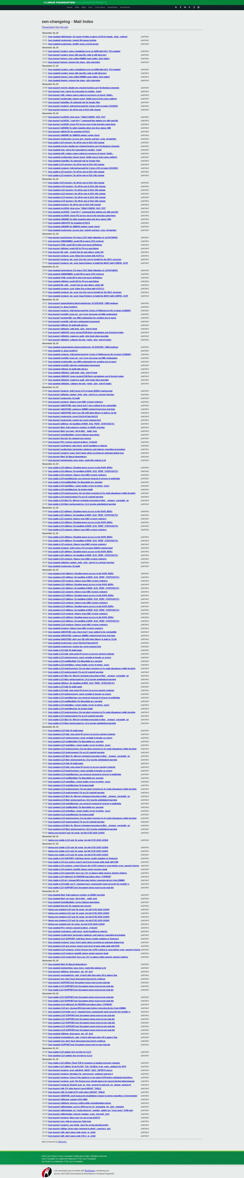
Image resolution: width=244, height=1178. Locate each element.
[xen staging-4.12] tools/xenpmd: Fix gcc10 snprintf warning (76, 752)
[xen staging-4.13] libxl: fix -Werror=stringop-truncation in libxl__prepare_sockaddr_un (89, 796)
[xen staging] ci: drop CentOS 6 (63, 351)
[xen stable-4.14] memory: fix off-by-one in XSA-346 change (76, 142)
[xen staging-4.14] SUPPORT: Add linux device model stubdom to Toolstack (83, 939)
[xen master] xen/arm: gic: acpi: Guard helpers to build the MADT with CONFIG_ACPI (88, 263)
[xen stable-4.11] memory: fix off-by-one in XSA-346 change (76, 175)
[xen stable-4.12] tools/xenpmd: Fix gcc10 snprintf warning (75, 672)
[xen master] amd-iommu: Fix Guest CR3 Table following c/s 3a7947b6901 (83, 237)
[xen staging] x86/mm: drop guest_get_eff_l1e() (70, 1034)
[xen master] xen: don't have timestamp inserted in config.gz (76, 979)
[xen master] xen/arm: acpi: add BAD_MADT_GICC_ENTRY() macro (80, 1070)
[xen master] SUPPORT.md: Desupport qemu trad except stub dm (79, 982)
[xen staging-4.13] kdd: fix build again (65, 763)
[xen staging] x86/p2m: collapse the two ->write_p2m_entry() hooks (80, 383)
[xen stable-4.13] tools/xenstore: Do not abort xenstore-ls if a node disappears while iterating (91, 712)
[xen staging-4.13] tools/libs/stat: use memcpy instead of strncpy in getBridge (84, 774)
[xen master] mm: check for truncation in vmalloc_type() (74, 91)
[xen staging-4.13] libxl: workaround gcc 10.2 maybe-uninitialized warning (82, 800)
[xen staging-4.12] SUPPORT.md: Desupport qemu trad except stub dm (81, 1023)
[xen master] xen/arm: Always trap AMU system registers (75, 402)
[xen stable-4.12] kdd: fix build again (65, 650)
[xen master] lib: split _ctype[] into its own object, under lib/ (75, 252)
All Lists (64, 27)
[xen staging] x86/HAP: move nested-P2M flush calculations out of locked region (86, 376)
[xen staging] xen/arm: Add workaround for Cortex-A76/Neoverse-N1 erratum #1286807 (89, 354)
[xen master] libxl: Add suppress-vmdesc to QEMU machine (76, 427)
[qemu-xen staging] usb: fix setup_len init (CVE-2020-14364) (76, 924)
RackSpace (90, 1171)
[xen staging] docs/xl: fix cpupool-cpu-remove (69, 906)
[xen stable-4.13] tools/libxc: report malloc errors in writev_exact (78, 705)
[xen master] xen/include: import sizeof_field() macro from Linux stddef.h (82, 99)
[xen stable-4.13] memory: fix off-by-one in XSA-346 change (76, 164)
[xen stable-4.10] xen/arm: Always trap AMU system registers (77, 559)
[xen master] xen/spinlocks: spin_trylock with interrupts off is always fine (82, 975)
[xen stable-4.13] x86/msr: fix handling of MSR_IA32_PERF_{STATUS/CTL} (83, 526)
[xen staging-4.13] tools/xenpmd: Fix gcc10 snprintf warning (76, 793)
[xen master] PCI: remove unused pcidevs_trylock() (72, 442)
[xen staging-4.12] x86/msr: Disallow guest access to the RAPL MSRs (81, 595)
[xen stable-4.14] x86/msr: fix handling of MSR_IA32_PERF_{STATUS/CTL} (83, 471)
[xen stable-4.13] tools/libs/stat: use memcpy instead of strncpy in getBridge (84, 698)
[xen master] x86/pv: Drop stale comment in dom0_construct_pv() (79, 1129)
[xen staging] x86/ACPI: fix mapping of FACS (69, 223)
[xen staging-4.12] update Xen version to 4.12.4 (70, 1055)
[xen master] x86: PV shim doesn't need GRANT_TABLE (74, 1088)
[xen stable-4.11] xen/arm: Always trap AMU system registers (77, 519)
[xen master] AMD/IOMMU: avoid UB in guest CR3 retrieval (76, 241)
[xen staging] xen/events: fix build (64, 566)
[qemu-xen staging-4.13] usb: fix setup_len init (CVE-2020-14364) (78, 920)
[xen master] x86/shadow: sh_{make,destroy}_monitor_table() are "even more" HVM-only (90, 1110)
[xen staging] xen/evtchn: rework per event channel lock (74, 646)
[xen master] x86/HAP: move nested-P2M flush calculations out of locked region (85, 332)
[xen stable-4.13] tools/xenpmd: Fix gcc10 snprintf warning (75, 716)
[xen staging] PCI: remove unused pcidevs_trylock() (72, 928)
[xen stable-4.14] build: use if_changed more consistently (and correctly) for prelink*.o (88, 884)
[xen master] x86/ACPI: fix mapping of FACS (69, 131)
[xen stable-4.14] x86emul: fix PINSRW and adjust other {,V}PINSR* (79, 877)
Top (57, 27)
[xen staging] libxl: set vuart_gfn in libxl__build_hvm (72, 898)
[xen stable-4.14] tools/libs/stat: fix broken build (70, 489)
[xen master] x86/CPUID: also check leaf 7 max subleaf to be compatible (82, 405)
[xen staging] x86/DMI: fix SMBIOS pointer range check (74, 226)
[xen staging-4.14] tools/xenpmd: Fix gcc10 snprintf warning (76, 822)
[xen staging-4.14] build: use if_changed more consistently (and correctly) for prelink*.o (89, 1012)
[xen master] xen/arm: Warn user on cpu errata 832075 (74, 1118)
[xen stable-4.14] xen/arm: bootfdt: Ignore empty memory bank (77, 869)
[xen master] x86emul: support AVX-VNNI (67, 1099)
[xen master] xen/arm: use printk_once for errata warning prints (78, 1125)
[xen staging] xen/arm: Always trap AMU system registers (75, 628)
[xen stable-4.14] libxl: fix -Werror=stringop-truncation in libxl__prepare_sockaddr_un (88, 500)
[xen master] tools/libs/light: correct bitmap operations (73, 435)
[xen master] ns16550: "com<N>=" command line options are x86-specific (83, 121)
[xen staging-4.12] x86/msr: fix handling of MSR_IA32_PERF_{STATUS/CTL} (83, 599)
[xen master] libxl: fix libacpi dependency (67, 457)
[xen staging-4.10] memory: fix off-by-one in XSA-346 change (77, 186)
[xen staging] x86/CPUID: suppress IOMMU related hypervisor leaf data (81, 635)
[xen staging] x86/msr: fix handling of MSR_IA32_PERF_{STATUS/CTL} (81, 683)
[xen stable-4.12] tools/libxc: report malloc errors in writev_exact (78, 665)
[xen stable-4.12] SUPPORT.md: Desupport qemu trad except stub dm (81, 887)
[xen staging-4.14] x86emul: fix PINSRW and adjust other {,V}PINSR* (80, 1004)
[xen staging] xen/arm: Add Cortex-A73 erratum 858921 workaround (80, 548)
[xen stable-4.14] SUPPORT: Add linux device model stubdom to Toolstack (83, 858)
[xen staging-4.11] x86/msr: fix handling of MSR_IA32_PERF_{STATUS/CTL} (83, 588)
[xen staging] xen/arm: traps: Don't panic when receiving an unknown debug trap (86, 942)
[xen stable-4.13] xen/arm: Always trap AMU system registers (77, 530)
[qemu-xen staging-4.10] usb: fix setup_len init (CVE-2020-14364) (78, 909)
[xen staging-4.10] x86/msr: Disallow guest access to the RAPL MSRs (81, 573)
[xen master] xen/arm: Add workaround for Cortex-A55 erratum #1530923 (83, 106)
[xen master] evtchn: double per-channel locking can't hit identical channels (83, 88)
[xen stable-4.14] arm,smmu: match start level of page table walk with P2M (83, 862)
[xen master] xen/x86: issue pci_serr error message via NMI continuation (82, 314)
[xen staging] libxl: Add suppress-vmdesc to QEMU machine (76, 895)
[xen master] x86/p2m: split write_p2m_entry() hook (72, 329)
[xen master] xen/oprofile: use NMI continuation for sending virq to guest (82, 318)
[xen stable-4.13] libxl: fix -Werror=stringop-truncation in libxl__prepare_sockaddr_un (88, 719)
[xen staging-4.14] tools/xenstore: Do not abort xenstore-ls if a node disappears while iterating (92, 818)
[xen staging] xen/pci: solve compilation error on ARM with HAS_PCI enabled (84, 69)
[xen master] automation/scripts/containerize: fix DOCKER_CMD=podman (83, 303)
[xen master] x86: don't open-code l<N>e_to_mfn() (72, 1136)
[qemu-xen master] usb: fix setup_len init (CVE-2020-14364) (76, 833)
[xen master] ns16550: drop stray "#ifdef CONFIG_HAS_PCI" (77, 117)
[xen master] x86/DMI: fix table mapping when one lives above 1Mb (79, 128)
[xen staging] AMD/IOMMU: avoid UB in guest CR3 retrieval (76, 274)
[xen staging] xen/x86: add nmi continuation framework (74, 365)
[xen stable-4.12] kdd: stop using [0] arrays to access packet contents (81, 654)
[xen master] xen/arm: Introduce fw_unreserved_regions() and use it (80, 1074)
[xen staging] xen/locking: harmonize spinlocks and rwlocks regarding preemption (86, 935)
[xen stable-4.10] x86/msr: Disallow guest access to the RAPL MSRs (80, 551)
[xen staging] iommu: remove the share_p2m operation (74, 80)
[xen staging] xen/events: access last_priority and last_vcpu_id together (82, 230)
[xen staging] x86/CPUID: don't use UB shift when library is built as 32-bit (82, 639)
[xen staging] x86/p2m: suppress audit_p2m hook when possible (78, 380)
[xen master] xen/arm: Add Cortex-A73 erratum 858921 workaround (80, 391)
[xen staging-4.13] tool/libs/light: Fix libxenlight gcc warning (75, 778)
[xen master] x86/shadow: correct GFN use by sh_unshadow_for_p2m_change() (86, 1107)
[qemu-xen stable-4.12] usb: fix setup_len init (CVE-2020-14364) (78, 840)
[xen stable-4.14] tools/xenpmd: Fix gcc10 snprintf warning (75, 497)
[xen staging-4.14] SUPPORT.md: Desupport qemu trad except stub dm (81, 1030)
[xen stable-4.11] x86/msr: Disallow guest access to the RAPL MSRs (80, 511)
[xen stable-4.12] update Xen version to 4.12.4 (69, 1052)
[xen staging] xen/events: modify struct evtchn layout (73, 44)
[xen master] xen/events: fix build (64, 398)
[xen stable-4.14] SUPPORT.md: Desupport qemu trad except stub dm (81, 1001)
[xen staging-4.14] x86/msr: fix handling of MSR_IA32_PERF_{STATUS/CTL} (83, 621)
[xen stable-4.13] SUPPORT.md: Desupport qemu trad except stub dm (81, 986)
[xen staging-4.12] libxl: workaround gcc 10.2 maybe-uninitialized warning (82, 760)
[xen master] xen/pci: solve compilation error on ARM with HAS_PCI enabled (84, 51)
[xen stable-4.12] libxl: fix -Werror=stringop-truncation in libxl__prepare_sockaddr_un (88, 676)
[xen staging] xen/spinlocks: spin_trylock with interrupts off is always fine (82, 1037)
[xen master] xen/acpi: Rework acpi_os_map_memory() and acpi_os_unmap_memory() (89, 1085)
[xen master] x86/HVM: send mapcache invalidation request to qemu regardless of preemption (92, 1096)
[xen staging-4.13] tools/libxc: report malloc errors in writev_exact (79, 782)
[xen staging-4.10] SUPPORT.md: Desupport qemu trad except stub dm (81, 1015)
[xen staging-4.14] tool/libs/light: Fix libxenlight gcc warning (75, 807)
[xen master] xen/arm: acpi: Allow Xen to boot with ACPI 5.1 (76, 256)
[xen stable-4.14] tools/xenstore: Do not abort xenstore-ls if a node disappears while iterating (91, 493)
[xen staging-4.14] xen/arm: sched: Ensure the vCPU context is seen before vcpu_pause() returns (94, 950)
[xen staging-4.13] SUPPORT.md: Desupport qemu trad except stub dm (81, 1026)
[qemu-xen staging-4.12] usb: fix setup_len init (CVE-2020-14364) (78, 917)
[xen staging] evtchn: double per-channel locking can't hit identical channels (84, 146)
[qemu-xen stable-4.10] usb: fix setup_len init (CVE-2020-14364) (78, 847)
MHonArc (62, 1142)
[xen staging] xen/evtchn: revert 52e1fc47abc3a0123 (73, 643)
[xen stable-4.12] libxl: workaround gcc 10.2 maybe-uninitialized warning (82, 679)
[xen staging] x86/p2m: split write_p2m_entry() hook (72, 373)
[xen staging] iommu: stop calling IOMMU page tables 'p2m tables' (79, 77)
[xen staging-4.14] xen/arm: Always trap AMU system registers (78, 625)
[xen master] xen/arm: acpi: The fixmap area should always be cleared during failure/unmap (91, 1081)
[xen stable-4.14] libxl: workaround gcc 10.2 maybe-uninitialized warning (82, 504)
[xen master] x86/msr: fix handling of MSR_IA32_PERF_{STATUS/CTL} (81, 424)
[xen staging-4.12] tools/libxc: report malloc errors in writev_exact (79, 745)
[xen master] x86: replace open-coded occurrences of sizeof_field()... (80, 95)
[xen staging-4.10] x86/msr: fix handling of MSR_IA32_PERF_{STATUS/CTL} (83, 577)
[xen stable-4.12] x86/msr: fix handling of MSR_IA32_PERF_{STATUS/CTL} (83, 541)
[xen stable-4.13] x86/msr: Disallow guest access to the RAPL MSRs (80, 522)
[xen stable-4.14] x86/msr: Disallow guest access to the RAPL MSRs (80, 467)
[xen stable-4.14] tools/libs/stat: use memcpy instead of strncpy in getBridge (84, 478)
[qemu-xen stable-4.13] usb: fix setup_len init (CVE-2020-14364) (78, 855)
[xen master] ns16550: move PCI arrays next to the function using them (82, 124)
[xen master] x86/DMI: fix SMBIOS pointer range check (74, 135)
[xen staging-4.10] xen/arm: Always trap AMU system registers (78, 581)
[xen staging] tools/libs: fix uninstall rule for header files (74, 161)
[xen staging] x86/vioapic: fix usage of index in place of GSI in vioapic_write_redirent (87, 37)
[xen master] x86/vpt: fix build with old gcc (68, 325)
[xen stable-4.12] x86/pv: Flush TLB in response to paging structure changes (84, 1063)
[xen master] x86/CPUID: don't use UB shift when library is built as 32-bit (82, 413)
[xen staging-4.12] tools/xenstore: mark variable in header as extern (80, 738)
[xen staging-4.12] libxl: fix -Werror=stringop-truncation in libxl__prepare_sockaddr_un (89, 756)
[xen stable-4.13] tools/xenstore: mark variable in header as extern (79, 694)
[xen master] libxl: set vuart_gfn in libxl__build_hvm (72, 431)
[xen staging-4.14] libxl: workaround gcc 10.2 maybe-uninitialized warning (82, 829)
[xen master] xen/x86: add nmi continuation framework (74, 321)
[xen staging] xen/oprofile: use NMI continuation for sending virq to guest (82, 362)
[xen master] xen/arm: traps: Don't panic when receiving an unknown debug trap (86, 453)
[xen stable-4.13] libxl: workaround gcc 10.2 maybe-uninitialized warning (82, 723)
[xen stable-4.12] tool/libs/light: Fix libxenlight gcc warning (75, 661)
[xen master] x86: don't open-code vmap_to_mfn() (71, 1132)
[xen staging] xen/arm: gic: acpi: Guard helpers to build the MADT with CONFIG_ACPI (88, 296)
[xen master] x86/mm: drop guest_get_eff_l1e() (70, 971)
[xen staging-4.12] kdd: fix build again (65, 730)
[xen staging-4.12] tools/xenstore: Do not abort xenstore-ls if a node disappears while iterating (92, 749)
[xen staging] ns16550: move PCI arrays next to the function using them (82, 215)
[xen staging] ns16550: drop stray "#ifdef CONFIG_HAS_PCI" (77, 208)
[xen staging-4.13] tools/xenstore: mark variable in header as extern (80, 771)
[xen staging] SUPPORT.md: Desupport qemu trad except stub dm (79, 1045)
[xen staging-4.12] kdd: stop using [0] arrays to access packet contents (81, 734)
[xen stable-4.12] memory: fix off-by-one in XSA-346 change (76, 172)
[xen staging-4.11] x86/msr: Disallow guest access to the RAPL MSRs (81, 584)
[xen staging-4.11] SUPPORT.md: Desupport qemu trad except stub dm (81, 1019)
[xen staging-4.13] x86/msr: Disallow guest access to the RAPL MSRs (81, 606)
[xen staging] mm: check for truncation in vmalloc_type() (75, 150)
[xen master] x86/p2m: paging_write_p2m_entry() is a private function (81, 394)
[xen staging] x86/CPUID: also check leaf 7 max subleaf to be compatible (82, 632)
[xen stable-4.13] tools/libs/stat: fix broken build (70, 709)
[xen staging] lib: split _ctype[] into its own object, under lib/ (76, 285)
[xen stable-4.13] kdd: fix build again (65, 687)
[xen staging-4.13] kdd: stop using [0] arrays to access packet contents (81, 767)
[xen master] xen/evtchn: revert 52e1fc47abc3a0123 (73, 416)
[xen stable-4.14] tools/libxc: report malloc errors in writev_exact (78, 486)
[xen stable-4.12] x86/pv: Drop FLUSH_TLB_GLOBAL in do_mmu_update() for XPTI (87, 1066)
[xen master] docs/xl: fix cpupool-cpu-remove (69, 438)
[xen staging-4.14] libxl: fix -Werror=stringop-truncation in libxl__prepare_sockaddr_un (89, 825)
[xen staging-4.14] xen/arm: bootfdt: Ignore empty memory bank (78, 953)
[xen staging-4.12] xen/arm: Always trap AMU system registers (78, 603)
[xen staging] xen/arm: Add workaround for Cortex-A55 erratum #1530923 (83, 168)
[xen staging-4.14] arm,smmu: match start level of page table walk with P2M (83, 946)
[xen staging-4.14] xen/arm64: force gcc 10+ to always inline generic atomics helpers (88, 957)
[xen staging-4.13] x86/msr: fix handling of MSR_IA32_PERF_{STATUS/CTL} (83, 610)
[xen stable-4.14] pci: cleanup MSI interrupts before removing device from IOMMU (86, 880)
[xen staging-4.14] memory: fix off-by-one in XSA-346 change (77, 201)
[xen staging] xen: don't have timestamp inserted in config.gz (76, 1041)
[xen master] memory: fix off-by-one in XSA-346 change (74, 110)
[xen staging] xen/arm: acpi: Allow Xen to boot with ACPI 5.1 (76, 289)
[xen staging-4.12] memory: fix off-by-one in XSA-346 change (77, 194)
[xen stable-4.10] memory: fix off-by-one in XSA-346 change (76, 183)
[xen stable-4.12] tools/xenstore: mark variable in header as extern (79, 657)
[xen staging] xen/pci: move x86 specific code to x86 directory (77, 73)
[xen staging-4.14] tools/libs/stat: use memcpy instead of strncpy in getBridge (84, 803)
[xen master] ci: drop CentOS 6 (62, 307)
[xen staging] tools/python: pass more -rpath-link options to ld (77, 968)
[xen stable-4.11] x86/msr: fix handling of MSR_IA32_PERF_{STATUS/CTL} (83, 515)
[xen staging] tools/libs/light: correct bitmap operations (74, 902)
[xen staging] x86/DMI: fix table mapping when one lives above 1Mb (79, 219)
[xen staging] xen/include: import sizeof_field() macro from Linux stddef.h (82, 157)
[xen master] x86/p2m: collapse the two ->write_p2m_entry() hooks (79, 340)
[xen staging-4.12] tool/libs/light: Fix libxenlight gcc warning (75, 741)
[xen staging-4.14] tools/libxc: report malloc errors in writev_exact (79, 811)
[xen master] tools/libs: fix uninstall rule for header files (74, 102)
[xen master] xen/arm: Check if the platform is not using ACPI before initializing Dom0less (90, 1077)
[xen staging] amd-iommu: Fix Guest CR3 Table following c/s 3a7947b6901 (83, 270)
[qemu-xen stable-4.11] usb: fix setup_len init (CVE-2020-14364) (78, 851)
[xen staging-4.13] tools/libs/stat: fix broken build (71, 785)
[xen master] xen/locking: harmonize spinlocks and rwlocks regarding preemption (86, 449)
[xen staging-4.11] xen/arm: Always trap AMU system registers (78, 592)
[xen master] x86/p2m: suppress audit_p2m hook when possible (78, 336)
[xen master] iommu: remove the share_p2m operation (74, 62)
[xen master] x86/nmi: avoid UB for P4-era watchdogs (73, 248)
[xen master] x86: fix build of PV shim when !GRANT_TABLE (76, 1092)
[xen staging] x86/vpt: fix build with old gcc (68, 369)
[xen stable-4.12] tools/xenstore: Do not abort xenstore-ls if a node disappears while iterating (91, 668)
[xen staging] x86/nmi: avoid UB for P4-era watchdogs (73, 281)
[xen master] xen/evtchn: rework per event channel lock (74, 420)
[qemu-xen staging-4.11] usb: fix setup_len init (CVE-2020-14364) (78, 913)
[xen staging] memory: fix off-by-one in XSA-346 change (74, 205)
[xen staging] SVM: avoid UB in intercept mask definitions (75, 278)
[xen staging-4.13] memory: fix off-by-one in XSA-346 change (77, 197)
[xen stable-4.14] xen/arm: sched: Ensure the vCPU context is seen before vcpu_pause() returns (93, 866)
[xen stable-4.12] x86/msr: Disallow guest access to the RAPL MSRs (80, 537)
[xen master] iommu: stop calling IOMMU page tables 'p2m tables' (79, 58)
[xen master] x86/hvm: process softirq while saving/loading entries (79, 1103)
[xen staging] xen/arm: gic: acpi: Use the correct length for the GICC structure (85, 292)
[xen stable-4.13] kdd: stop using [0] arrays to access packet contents (81, 690)
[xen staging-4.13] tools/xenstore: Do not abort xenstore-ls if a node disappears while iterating (92, 789)
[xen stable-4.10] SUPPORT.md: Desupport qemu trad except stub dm (81, 997)
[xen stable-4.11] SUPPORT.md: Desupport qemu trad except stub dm (81, 990)
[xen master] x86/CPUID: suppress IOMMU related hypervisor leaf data (81, 409)
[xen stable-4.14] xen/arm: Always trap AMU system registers (77, 475)
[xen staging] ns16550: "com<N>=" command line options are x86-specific (83, 212)
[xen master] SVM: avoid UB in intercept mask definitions (75, 245)
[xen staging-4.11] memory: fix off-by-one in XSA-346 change (76, 190)
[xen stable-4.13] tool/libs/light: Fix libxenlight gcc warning (75, 701)
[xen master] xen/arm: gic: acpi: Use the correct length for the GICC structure (84, 259)
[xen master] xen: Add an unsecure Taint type (69, 1121)
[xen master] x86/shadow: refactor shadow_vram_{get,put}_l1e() (78, 1114)
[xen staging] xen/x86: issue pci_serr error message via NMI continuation (82, 358)
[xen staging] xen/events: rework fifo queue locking (72, 40)
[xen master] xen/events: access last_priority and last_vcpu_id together (82, 139)
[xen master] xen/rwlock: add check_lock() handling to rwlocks (77, 446)
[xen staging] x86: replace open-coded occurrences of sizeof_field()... (80, 153)
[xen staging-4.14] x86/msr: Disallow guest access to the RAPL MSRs (81, 617)
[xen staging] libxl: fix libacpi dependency (67, 964)
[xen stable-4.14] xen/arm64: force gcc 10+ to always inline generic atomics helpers (87, 873)
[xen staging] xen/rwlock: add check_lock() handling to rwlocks (77, 931)
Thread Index (48, 27)
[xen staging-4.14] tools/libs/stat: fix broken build (71, 814)
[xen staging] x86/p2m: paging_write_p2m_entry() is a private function (81, 562)
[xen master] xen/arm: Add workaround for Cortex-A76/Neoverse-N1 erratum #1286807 (89, 310)
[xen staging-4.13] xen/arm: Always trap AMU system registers (78, 614)
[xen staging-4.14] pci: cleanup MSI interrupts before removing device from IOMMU (87, 1008)
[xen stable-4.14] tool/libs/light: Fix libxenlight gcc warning (75, 482)
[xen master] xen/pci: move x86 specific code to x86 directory (77, 55)
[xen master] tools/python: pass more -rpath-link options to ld (77, 460)
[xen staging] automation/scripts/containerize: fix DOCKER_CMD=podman (83, 347)
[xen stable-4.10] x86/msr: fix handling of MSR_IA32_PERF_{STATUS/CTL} (83, 555)
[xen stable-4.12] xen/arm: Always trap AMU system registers (77, 544)
